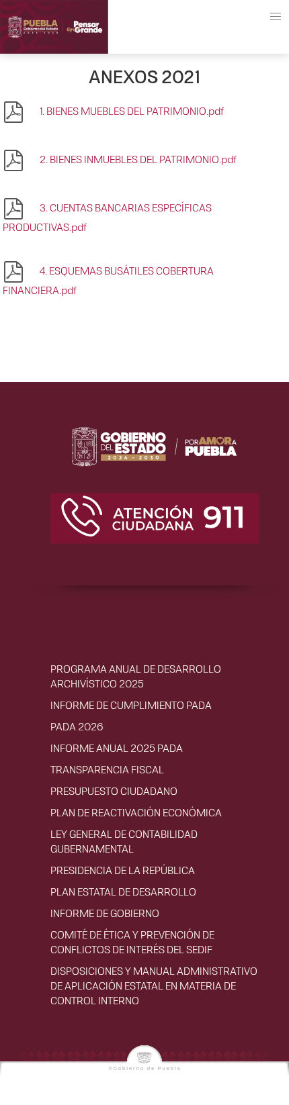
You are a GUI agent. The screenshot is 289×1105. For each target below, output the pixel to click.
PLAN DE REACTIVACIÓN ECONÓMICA (136, 812)
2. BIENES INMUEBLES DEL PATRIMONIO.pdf (137, 159)
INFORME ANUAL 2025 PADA (116, 747)
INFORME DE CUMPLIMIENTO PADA (131, 705)
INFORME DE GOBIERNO (104, 913)
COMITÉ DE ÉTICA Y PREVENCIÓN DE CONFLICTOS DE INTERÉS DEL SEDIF (132, 941)
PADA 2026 (76, 726)
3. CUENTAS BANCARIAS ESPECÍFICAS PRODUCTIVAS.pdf (107, 217)
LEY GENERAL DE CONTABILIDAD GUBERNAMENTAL (124, 840)
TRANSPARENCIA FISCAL (107, 769)
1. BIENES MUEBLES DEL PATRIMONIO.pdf (131, 110)
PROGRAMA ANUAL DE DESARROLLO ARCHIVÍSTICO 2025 (135, 675)
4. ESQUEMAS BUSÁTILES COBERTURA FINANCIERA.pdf (108, 280)
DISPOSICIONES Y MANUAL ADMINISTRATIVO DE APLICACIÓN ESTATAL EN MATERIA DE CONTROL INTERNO (153, 985)
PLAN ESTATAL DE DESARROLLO (123, 891)
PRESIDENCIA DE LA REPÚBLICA (122, 870)
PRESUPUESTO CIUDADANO (113, 790)
